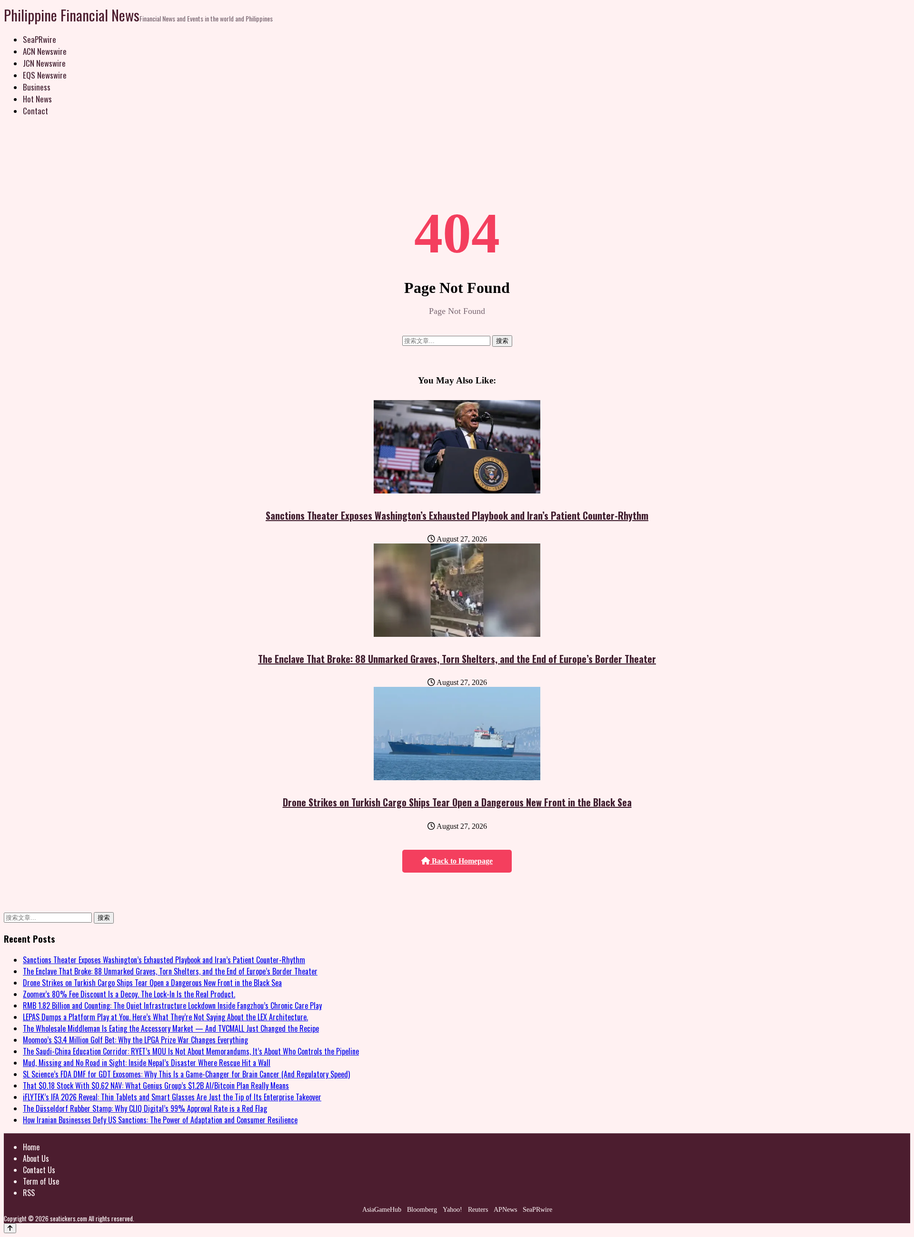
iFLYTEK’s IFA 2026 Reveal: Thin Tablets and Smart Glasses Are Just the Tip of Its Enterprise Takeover (172, 1097)
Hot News (37, 99)
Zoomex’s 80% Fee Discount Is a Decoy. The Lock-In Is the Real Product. (129, 994)
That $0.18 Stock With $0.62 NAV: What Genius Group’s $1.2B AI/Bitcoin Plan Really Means (156, 1085)
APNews (505, 1209)
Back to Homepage (461, 861)
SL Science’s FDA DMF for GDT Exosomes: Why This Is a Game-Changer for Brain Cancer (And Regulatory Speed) (186, 1074)
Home (31, 1147)
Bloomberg (422, 1209)
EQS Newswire (45, 75)
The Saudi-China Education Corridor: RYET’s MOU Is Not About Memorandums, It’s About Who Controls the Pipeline (191, 1051)
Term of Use (41, 1181)
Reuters (478, 1209)
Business (36, 87)
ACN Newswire (45, 51)
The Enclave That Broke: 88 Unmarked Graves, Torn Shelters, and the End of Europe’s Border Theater (457, 659)
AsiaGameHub (381, 1209)
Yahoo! (452, 1209)
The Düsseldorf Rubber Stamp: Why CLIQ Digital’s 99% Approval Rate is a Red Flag (145, 1108)
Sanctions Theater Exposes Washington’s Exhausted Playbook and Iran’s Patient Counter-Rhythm (457, 515)
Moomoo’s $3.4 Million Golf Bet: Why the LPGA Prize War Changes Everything (135, 1040)
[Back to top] (10, 1228)
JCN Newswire (44, 63)
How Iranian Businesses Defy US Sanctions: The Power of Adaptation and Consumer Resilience (160, 1120)
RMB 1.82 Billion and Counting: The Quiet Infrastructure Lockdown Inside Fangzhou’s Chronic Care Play (172, 1005)
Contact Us (39, 1170)
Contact (35, 111)
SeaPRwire (39, 39)
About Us (36, 1158)
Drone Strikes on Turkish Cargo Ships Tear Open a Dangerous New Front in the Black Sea (457, 802)
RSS (29, 1192)
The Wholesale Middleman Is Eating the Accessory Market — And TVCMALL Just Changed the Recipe (171, 1028)
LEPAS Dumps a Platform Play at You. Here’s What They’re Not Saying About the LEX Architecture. (165, 1017)
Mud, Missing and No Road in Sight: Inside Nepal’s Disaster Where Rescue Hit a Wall (146, 1062)
